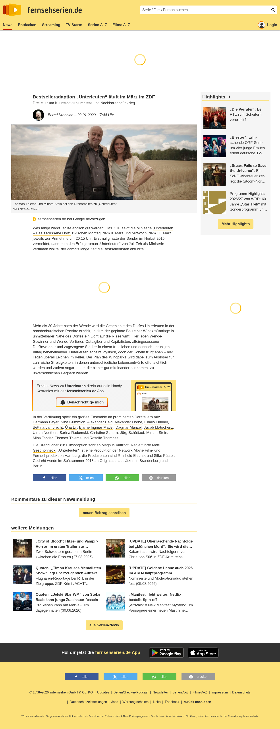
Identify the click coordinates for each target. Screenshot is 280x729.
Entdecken (27, 25)
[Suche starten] (273, 10)
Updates (103, 692)
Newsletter (160, 692)
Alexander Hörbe (128, 422)
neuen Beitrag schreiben (104, 513)
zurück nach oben (197, 702)
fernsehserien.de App (117, 652)
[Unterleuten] (153, 395)
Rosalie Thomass (104, 438)
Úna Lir (71, 427)
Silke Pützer (164, 456)
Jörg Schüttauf (132, 433)
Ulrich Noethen (45, 433)
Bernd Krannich (60, 115)
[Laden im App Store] (203, 653)
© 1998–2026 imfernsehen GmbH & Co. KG (61, 692)
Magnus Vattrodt (115, 445)
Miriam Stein (156, 433)
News (7, 25)
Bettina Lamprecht (48, 427)
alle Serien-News (104, 625)
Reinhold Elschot (132, 456)
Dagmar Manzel (129, 427)
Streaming (51, 25)
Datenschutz (241, 692)
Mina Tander (43, 438)
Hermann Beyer (45, 422)
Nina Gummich (73, 422)
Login (272, 25)
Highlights (213, 97)
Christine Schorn (104, 433)
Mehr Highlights (236, 224)
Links (157, 702)
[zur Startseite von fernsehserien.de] (12, 10)
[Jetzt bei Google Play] (166, 653)
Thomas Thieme (68, 438)
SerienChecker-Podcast (131, 692)
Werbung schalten (135, 702)
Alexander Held (99, 422)
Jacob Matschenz (158, 427)
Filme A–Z (121, 25)
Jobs (114, 702)
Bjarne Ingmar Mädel (96, 427)
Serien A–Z (97, 25)
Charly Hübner (156, 422)
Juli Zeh (135, 244)
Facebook (172, 702)
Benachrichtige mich (85, 402)
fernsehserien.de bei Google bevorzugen (71, 219)
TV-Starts (74, 25)
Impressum (219, 692)
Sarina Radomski (74, 433)
